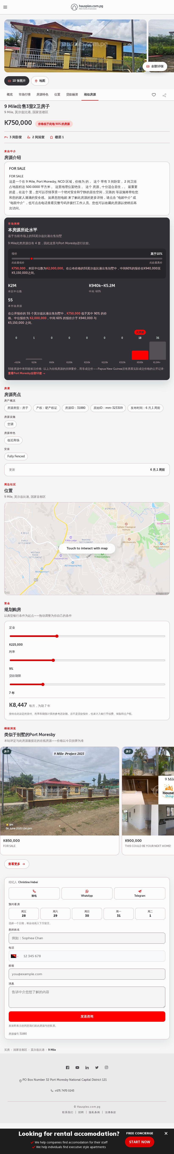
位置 (57, 94)
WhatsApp (87, 895)
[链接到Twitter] (97, 1067)
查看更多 (14, 864)
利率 (12, 651)
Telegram (139, 895)
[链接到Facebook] (67, 1067)
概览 (10, 94)
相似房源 (90, 94)
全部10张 (157, 66)
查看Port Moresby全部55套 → (26, 373)
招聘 (81, 1112)
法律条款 (110, 1112)
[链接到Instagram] (106, 1067)
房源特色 (42, 94)
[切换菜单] (5, 7)
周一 (118, 914)
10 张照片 (19, 80)
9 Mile (52, 1049)
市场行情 (25, 94)
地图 (42, 80)
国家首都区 (20, 1049)
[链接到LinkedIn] (87, 1067)
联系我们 (67, 1112)
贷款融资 (72, 94)
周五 (23, 914)
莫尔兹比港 (38, 1049)
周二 (150, 914)
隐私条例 (94, 1112)
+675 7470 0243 (64, 1090)
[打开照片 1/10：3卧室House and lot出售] (75, 45)
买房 (7, 1049)
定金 (12, 627)
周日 (87, 914)
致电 (34, 895)
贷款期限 (15, 675)
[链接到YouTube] (77, 1067)
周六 (55, 914)
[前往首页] (87, 7)
